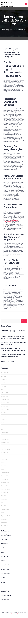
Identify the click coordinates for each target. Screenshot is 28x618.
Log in (3, 587)
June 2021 (4, 519)
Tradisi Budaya (5, 569)
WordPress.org (5, 599)
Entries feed (5, 591)
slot (2, 552)
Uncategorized (8, 50)
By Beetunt (16, 48)
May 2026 (3, 382)
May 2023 (3, 502)
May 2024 (3, 462)
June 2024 (4, 459)
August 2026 (4, 373)
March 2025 (4, 429)
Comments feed (6, 595)
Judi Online (4, 539)
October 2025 (4, 406)
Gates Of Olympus (6, 535)
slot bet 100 (4, 556)
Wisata (3, 577)
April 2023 (3, 506)
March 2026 (4, 389)
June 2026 (4, 379)
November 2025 (5, 402)
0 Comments (19, 50)
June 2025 (4, 419)
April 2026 (3, 386)
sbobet (3, 548)
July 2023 (3, 496)
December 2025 (5, 399)
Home (13, 28)
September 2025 (5, 409)
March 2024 (4, 469)
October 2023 (4, 486)
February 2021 (4, 522)
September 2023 (5, 489)
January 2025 (4, 436)
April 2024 (3, 466)
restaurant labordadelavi (11, 221)
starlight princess (6, 565)
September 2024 (5, 449)
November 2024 (5, 442)
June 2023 (4, 499)
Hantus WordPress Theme (14, 614)
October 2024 (4, 446)
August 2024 (4, 452)
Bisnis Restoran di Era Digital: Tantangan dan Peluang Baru (12, 55)
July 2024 (3, 456)
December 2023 (5, 479)
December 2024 (5, 439)
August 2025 (4, 412)
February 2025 (5, 432)
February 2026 (5, 392)
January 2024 (4, 476)
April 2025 (3, 426)
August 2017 (4, 526)
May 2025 (3, 422)
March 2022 (4, 512)
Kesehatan (4, 543)
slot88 (3, 560)
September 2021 (5, 516)
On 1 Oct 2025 (7, 48)
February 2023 (5, 509)
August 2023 (4, 492)
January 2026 (4, 396)
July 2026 (3, 376)
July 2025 (3, 416)
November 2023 (5, 482)
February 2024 (5, 472)
